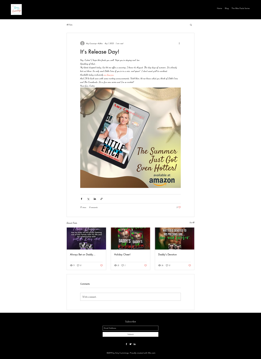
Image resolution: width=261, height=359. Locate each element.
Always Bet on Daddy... (82, 254)
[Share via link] (101, 199)
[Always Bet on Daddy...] (86, 239)
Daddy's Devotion (167, 254)
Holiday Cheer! (122, 254)
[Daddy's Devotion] (174, 239)
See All (192, 222)
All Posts (69, 24)
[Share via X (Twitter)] (88, 199)
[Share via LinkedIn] (95, 199)
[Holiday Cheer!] (130, 239)
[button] (191, 25)
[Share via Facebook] (81, 199)
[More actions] (179, 43)
